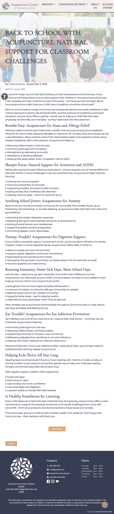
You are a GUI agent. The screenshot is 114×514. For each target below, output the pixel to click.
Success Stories (108, 6)
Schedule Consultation (59, 473)
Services (47, 4)
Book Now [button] (57, 429)
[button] (57, 443)
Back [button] (11, 443)
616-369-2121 (54, 466)
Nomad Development (103, 512)
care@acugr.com (57, 470)
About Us (95, 6)
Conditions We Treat (72, 4)
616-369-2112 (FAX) (57, 477)
